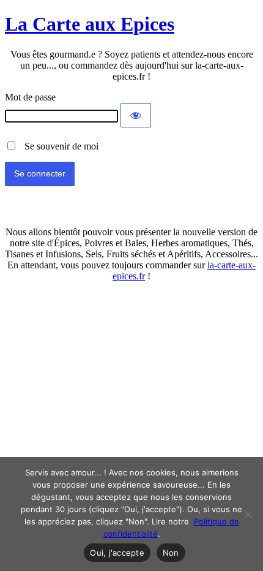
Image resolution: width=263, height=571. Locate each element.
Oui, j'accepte (117, 553)
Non (171, 553)
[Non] (248, 514)
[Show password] (135, 115)
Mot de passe (30, 97)
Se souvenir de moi (57, 146)
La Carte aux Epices (89, 24)
